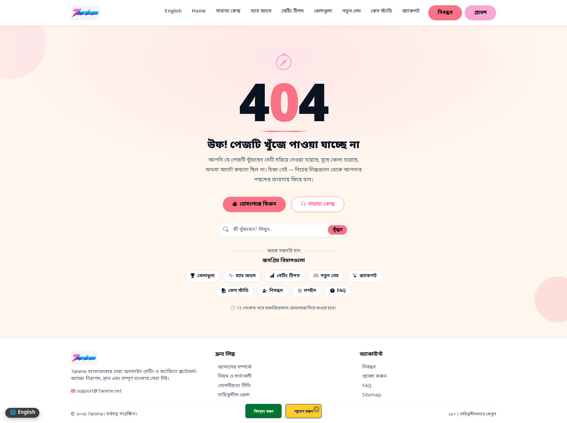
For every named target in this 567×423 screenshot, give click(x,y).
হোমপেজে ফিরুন (258, 204)
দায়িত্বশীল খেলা (234, 395)
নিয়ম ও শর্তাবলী (234, 376)
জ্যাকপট (411, 11)
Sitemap (371, 395)
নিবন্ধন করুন (263, 411)
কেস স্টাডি (381, 11)
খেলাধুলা (323, 11)
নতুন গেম (351, 11)
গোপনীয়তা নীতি (234, 386)
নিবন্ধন (445, 13)
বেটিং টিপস (293, 11)
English (173, 11)
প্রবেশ (480, 13)
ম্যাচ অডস (261, 11)
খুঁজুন (337, 230)
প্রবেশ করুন (374, 376)
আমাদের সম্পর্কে (235, 367)
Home (199, 11)
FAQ (341, 291)
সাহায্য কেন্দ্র (228, 11)
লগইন (310, 291)
